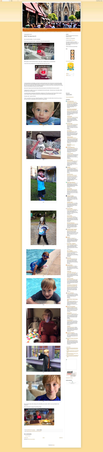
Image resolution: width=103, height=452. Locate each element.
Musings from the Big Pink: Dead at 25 (72, 307)
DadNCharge (69, 271)
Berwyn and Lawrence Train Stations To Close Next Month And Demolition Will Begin (72, 356)
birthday (28, 431)
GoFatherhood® (69, 116)
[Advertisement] (69, 84)
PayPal (69, 38)
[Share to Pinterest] (41, 429)
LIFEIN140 (68, 326)
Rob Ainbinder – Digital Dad (71, 243)
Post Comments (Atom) (31, 439)
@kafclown (73, 40)
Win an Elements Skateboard (71, 131)
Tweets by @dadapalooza (70, 97)
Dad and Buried (69, 188)
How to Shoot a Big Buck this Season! (72, 223)
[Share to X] (39, 429)
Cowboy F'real (69, 333)
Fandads (68, 237)
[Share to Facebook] (40, 429)
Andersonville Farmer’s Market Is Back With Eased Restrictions (72, 354)
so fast (37, 431)
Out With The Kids (70, 202)
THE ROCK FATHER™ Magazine (72, 229)
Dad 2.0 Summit (69, 215)
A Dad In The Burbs (70, 153)
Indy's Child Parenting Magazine (72, 109)
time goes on (39, 431)
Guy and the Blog (69, 208)
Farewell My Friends (70, 154)
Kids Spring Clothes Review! (71, 327)
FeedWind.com (72, 383)
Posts (68, 73)
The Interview (69, 196)
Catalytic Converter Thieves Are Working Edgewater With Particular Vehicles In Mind (73, 351)
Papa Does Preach (70, 174)
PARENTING (34, 431)
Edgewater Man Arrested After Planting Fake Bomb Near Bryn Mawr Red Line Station (72, 349)
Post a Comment (27, 435)
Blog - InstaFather (70, 250)
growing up (30, 431)
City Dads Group (69, 123)
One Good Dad (69, 130)
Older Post (60, 437)
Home (44, 437)
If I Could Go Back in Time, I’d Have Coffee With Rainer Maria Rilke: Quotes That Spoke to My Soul (72, 103)
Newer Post (26, 437)
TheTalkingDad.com (73, 382)
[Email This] (37, 429)
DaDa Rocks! (69, 144)
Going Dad (68, 167)
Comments (69, 75)
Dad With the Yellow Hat (70, 332)
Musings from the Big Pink (71, 306)
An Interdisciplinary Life (70, 147)
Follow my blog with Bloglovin (70, 61)
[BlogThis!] (38, 429)
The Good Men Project (70, 101)
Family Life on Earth (70, 278)
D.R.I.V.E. (68, 293)
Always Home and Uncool (71, 182)
